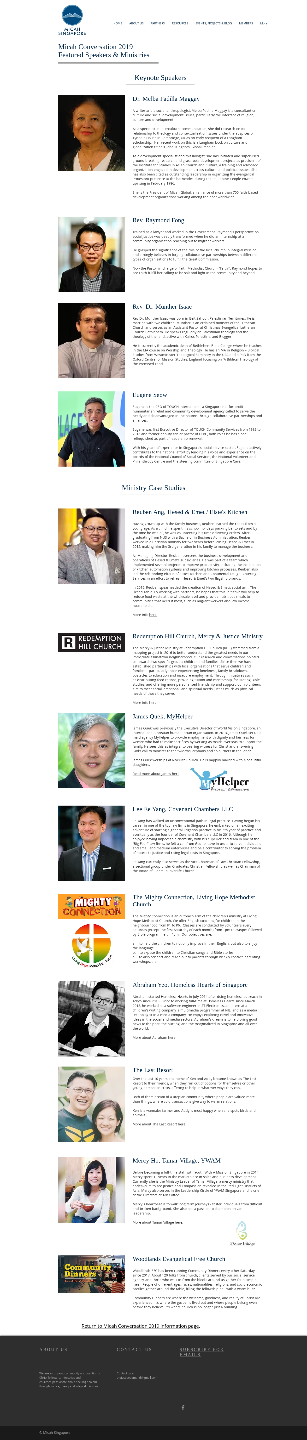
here (153, 614)
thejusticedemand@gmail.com (137, 1377)
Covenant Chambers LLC (198, 834)
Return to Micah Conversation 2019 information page (140, 1326)
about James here (165, 773)
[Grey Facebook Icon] (183, 1407)
